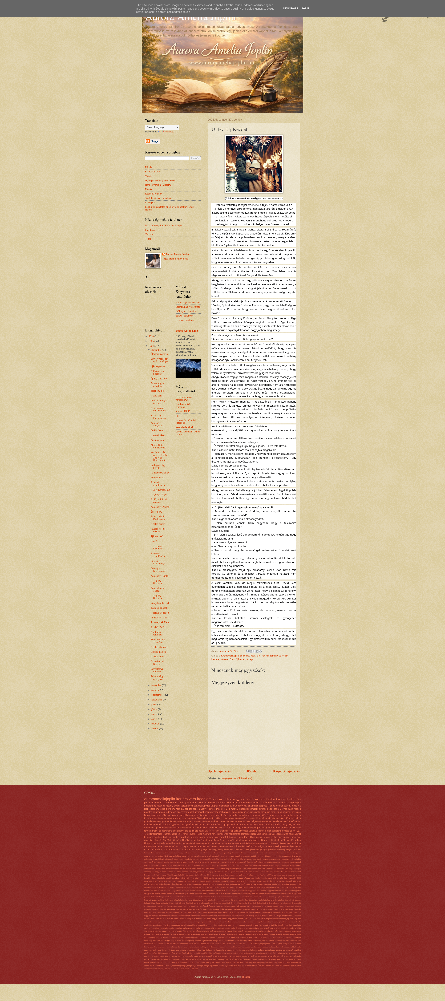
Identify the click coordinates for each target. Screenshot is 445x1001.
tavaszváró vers (184, 947)
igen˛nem (238, 887)
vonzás (244, 831)
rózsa (162, 809)
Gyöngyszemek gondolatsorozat (161, 180)
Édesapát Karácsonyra (158, 569)
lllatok (162, 900)
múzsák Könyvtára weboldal (191, 919)
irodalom (204, 799)
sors (299, 815)
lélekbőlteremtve (275, 903)
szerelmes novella (191, 821)
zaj (216, 865)
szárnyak (193, 862)
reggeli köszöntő (160, 859)
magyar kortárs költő (159, 856)
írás (299, 799)
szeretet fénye (150, 862)
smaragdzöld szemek (152, 931)
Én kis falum (157, 430)
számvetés (185, 862)
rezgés (242, 925)
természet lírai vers (233, 947)
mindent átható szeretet (180, 916)
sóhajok (250, 944)
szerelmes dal (231, 934)
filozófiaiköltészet (259, 881)
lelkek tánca (253, 897)
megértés (223, 834)
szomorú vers (175, 862)
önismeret (253, 805)
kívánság (274, 818)
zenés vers (155, 959)
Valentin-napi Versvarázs (188, 307)
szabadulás (228, 859)
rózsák (176, 846)
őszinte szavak (178, 969)
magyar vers (240, 799)
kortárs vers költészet (268, 894)
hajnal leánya (241, 840)
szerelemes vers (279, 859)
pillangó (231, 825)
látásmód (164, 903)
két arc (154, 897)
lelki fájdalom (275, 840)
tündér (176, 837)
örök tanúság (271, 962)
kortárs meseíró (225, 894)
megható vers (249, 909)
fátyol (216, 840)
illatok (227, 809)
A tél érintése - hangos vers (158, 409)
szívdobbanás (182, 944)
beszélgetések (150, 878)
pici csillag (267, 922)
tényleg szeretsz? (286, 950)
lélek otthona (194, 903)
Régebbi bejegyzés (286, 771)
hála (178, 809)
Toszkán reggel (253, 875)
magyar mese (242, 828)
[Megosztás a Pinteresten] (260, 651)
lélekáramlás (229, 906)
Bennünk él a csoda (157, 589)
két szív (218, 828)
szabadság (199, 805)
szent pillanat (156, 934)
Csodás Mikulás (159, 617)
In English (150, 202)
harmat (211, 828)
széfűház (289, 937)
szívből (240, 862)
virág (207, 805)
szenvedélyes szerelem (262, 859)
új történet (175, 966)
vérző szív (285, 956)
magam (282, 906)
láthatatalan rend (185, 900)
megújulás (205, 843)
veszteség (159, 818)
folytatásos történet (204, 840)
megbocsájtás (284, 828)
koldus (157, 894)
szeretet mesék (163, 862)
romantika (177, 821)
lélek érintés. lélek (244, 903)
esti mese (296, 812)
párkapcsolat (285, 843)
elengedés (224, 805)
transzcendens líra (234, 950)
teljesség (207, 947)
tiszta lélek (237, 821)
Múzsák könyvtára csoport (177, 872)
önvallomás (253, 865)
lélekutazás (218, 906)
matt (210, 909)
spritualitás (207, 859)
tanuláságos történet (287, 944)
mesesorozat (267, 912)
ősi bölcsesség (286, 966)
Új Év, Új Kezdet (159, 378)
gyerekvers (235, 818)
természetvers (150, 837)
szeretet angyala (283, 934)
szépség (263, 805)
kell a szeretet (156, 890)
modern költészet (264, 856)
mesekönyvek (245, 912)
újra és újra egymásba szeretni (212, 966)
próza (147, 802)
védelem (211, 865)
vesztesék (189, 956)
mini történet (206, 916)
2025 (151, 341)
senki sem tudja (287, 928)
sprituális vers (217, 859)
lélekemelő (296, 903)
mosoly (169, 805)
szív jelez (246, 941)
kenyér (190, 834)
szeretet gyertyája (163, 937)
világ (290, 802)
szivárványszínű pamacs (231, 937)
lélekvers (155, 802)
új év (232, 659)
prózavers (273, 843)
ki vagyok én (187, 890)
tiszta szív (148, 818)
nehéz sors (242, 919)
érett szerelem (274, 831)
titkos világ (201, 950)
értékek (158, 850)
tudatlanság (253, 950)
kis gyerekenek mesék (275, 890)
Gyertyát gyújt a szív (186, 320)
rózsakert (155, 928)
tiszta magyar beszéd (152, 950)
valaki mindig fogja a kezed (233, 953)
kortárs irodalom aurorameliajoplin (174, 894)
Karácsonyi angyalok (156, 424)
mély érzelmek (295, 916)
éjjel (210, 959)
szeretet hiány (176, 937)
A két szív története (156, 633)
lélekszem (171, 906)
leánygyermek (154, 900)
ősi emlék (275, 966)
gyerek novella (223, 884)
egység (254, 815)
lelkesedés (263, 897)
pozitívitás (148, 925)
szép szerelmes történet (217, 862)
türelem (245, 825)
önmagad (285, 825)
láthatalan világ (171, 900)
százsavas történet (261, 937)
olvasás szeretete (239, 922)
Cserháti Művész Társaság (184, 405)
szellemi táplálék (257, 931)
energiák (224, 881)
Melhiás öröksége (286, 869)
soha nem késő (168, 931)
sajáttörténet (243, 928)
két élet (187, 897)
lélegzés (286, 840)
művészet (207, 919)
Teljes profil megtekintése (175, 258)
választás (275, 825)
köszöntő (284, 818)
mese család (197, 912)
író (297, 959)
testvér (274, 862)
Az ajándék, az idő (160, 472)
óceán (168, 962)
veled (248, 821)
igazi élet (230, 887)
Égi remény (156, 511)
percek (254, 843)
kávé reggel (292, 894)
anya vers (297, 875)
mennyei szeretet (172, 912)
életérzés (235, 865)
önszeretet (182, 812)
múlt (189, 802)
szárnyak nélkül (247, 937)
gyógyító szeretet (151, 887)
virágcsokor (245, 956)
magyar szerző (270, 828)
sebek (238, 825)
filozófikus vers (181, 828)
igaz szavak (221, 887)
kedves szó (296, 850)
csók (252, 655)
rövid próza (185, 846)
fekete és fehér (245, 881)
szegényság (239, 931)
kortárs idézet (149, 853)
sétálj (229, 944)
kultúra (292, 799)
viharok (228, 956)
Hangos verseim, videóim (158, 185)
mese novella (223, 912)
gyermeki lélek (283, 884)
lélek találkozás (207, 903)
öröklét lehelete (294, 962)
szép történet (176, 941)
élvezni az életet (269, 959)
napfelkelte (245, 843)
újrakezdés (295, 825)
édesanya (171, 812)
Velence (272, 875)
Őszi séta (261, 966)
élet (258, 655)
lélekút (236, 906)
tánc (195, 809)
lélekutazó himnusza (284, 853)
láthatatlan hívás (228, 900)
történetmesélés (150, 953)
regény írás (212, 925)
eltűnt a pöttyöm (280, 878)
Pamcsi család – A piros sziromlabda (230, 872)
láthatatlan (194, 825)
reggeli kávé (192, 925)
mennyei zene (185, 912)
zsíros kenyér (186, 959)
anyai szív (296, 837)
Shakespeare (212, 875)
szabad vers (159, 812)
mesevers (277, 912)
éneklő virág (282, 959)
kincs (258, 818)
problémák (167, 821)
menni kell (161, 912)
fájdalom (271, 799)
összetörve (159, 966)
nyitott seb (173, 922)
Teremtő (148, 834)
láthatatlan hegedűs (213, 900)
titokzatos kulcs (220, 950)
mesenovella (256, 912)
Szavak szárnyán (184, 315)
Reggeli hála (176, 875)
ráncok (181, 859)
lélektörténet (215, 825)
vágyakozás (244, 815)
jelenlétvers (270, 887)
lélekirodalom (149, 906)
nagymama (167, 831)
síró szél (242, 944)
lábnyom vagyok (221, 853)
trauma (245, 950)
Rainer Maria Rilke (163, 875)
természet (282, 799)
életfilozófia (226, 865)
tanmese (225, 831)
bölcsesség (159, 805)
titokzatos (209, 950)
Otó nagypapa (209, 872)
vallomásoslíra (250, 953)
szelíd (267, 931)
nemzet (154, 922)
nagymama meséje (219, 919)
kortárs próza (237, 812)
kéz (224, 828)
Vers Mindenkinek (184, 427)
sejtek (278, 928)
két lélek (168, 897)
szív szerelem (280, 941)
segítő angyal (269, 928)
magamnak (289, 906)
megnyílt (259, 909)
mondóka (226, 843)
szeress (210, 831)
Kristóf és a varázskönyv (158, 446)
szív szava (232, 862)
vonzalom (195, 865)
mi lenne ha (293, 912)
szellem (248, 931)
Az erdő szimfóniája (158, 483)
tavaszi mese (161, 947)
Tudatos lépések (159, 608)
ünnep (249, 659)
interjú (288, 850)
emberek (287, 812)
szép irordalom (154, 941)
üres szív (241, 966)
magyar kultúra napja (177, 856)
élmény (240, 959)
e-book (189, 878)
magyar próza (256, 828)
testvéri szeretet (286, 947)
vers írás (167, 956)
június (154, 709)
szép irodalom (167, 802)
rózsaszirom (164, 928)
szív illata (238, 941)
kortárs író (160, 853)
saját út (234, 928)
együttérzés (263, 815)
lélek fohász (184, 903)
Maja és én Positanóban (247, 869)
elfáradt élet (249, 878)
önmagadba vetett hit (196, 962)
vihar (244, 805)
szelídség (274, 931)
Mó (286, 821)
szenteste (248, 859)
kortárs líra (213, 894)
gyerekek (199, 812)
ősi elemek (296, 966)
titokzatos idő (295, 862)
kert (278, 815)
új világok (189, 966)
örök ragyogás (260, 962)
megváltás (289, 909)
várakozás (203, 865)
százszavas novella (286, 834)
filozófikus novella (274, 881)
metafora (284, 912)
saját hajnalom (176, 928)
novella (265, 655)
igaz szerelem (151, 809)
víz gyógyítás (295, 956)
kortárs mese (245, 802)
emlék (191, 812)
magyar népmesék (167, 909)
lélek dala (296, 840)
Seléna (198, 875)
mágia (279, 916)
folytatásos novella (221, 818)
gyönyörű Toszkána (166, 887)
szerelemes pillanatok (199, 934)
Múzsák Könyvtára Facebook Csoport (164, 225)
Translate (169, 131)
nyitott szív (183, 922)
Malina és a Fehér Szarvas (268, 869)
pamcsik (253, 809)
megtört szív (279, 909)
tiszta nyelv (166, 950)
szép (146, 941)
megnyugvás (159, 843)
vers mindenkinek (157, 956)
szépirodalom (209, 802)
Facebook (150, 230)
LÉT (299, 831)
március (155, 723)
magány (203, 809)
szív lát (253, 941)
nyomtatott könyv (208, 922)
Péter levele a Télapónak (158, 640)
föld (199, 802)
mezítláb (252, 856)
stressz (189, 931)
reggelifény (202, 925)
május (154, 714)
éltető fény (257, 959)
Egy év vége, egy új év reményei (159, 360)
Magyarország (231, 869)
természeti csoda (261, 947)
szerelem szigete (184, 934)
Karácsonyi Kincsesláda (188, 302)
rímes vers (168, 846)
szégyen (297, 937)
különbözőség (226, 897)
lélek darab (173, 903)
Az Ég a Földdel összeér (159, 500)
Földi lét (194, 850)
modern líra (276, 856)
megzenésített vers (191, 843)
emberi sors (234, 850)
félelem (227, 802)
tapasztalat (235, 831)
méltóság (156, 831)
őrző (146, 869)
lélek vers (204, 825)
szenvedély (236, 805)
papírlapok (258, 922)
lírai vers (231, 828)
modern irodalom (218, 916)
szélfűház (248, 846)
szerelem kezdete (169, 934)
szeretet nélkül (215, 937)
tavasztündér (172, 947)
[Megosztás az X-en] (254, 651)
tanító (146, 947)
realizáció (296, 843)
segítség (188, 859)
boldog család (223, 850)
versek (253, 825)
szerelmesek (256, 934)
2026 (151, 336)
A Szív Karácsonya (160, 490)
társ (277, 950)
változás (273, 809)
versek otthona (178, 956)
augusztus (157, 699)
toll (244, 821)
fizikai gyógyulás (156, 884)
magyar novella (193, 856)
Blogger (246, 977)
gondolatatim (197, 884)
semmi (194, 846)
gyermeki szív (295, 884)
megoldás (238, 856)
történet (224, 659)
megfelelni (229, 909)
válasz (147, 850)
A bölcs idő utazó (159, 647)
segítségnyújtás (180, 831)
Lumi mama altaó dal (195, 869)
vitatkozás (272, 956)
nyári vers (220, 922)
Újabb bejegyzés (219, 771)
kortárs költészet (288, 815)
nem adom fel (253, 919)
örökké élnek (283, 962)
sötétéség (275, 944)
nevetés (148, 812)
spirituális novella (197, 831)
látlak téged (155, 903)
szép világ (186, 941)
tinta (160, 837)
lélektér (178, 906)
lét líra (242, 906)
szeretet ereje (149, 937)
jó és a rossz (280, 887)
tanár (299, 944)
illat (182, 809)
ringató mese (172, 859)
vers (215, 799)
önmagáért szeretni (213, 962)
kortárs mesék (238, 894)
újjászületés (204, 815)
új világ (182, 966)
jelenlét (256, 802)
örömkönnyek (283, 865)
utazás (180, 865)
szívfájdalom (248, 862)
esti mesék (206, 818)
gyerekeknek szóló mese (240, 884)
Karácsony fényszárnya (158, 416)
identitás (272, 850)
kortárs (219, 802)
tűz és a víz (173, 953)
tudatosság (281, 802)
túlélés (174, 865)
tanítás (188, 809)
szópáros (210, 944)
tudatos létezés (165, 865)
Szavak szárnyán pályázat (235, 875)
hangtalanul (187, 887)
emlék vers (193, 881)
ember (177, 805)
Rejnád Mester (188, 875)
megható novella (211, 834)
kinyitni (234, 890)
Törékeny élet (157, 391)
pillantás (282, 922)
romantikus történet (153, 846)
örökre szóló (149, 966)
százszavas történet (278, 937)
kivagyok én (149, 894)
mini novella (195, 916)
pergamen (263, 843)
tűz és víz (183, 953)
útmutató (233, 966)
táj (290, 846)
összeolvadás (295, 865)
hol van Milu (197, 887)
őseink (268, 966)
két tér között (178, 897)
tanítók (152, 947)
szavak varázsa (209, 931)
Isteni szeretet (176, 869)
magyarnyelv (190, 909)
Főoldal (252, 771)
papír (224, 825)
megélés (297, 909)
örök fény (262, 865)
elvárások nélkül (294, 878)
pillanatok (157, 821)
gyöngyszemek (248, 818)
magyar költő (160, 815)
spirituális (272, 834)
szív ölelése (158, 944)
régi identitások (277, 925)
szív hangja (213, 941)
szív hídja (230, 941)
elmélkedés (259, 878)
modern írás (243, 916)
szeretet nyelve (202, 937)
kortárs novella (268, 802)
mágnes (285, 916)
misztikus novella (252, 812)
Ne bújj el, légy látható (158, 466)
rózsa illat (288, 925)
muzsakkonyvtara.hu (268, 916)
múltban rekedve (167, 919)
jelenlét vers (181, 834)
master (205, 909)
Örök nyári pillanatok (186, 311)
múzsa (177, 919)
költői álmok (204, 897)
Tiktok (148, 239)
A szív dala (156, 395)
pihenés (148, 821)
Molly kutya (202, 850)
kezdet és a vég (168, 890)
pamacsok (245, 834)
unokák (204, 953)
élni (153, 850)
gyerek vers (201, 828)
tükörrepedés (163, 953)
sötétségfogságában (261, 944)
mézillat (147, 919)
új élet (293, 831)
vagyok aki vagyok (189, 837)
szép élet (194, 941)
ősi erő (155, 969)
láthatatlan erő (198, 900)
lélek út (265, 903)
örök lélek (235, 962)
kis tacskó (289, 890)
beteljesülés (168, 828)
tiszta (299, 947)
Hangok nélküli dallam (158, 530)
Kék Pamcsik (231, 837)
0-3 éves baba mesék (289, 809)
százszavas (202, 862)
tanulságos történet (263, 846)
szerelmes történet (209, 821)
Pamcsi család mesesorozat (276, 837)
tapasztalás (266, 862)
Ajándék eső (157, 536)
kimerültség (196, 890)
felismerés (157, 834)
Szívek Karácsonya (158, 562)
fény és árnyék (227, 840)
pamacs (250, 922)
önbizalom (244, 865)
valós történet (282, 953)
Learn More (290, 8)
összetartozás (183, 850)
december (156, 350)
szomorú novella (225, 846)
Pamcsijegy (212, 850)
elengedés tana (236, 878)
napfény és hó (294, 856)
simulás (298, 928)
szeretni (213, 846)
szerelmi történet (268, 934)
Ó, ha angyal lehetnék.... (158, 547)
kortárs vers (186, 799)
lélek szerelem (269, 853)
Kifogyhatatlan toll (160, 603)
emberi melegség (165, 881)
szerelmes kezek (244, 934)
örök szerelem (169, 850)
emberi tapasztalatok (180, 881)
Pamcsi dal (278, 872)
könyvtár (189, 853)
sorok (264, 834)
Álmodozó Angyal (159, 354)
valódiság (260, 953)
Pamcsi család (275, 805)
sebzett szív (258, 928)
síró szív (257, 862)
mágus (285, 856)
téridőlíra (297, 950)
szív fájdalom (203, 941)
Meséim (149, 189)
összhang (219, 837)
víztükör (147, 959)
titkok (194, 950)
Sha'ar (204, 875)
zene (273, 812)
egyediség (149, 840)
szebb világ (238, 859)
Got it (305, 8)
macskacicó (273, 906)
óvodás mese (278, 821)
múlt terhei (155, 919)
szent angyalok (290, 931)
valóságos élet (295, 953)
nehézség (148, 859)
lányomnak (249, 853)
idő (176, 802)
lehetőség (253, 840)
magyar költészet (240, 809)
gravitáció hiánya (209, 884)
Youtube (149, 234)
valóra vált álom (270, 953)
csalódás (244, 655)
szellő (170, 815)
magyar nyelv (205, 856)
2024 (151, 346)
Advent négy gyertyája (157, 677)
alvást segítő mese (284, 875)
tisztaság (167, 837)
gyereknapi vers (257, 884)
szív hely (222, 941)
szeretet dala (295, 934)
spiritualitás (203, 846)
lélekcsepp (287, 903)
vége (279, 956)
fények (273, 815)
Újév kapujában (158, 366)
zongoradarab (174, 959)
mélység (236, 843)
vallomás (296, 846)
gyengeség (264, 850)
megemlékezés (218, 856)
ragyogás (265, 812)
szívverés (192, 944)
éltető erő (248, 959)
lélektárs (148, 843)
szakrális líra (198, 931)
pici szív (275, 922)
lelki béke (263, 840)
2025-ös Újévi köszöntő (157, 372)
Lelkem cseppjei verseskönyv (184, 398)
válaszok (266, 825)
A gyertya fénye (159, 494)
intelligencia (260, 887)
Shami (221, 875)
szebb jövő (229, 931)
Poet (178, 416)
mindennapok (164, 916)
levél (291, 818)
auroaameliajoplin (152, 828)
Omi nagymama (195, 872)
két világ (198, 834)
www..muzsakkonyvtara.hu (185, 815)
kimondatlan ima (208, 890)
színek (218, 831)
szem (281, 931)
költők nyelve (214, 897)
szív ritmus (270, 941)
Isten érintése (157, 435)
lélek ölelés (257, 903)
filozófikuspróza (287, 881)
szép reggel (165, 941)
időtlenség (281, 850)
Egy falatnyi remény (157, 670)
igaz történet (169, 834)
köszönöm (198, 853)
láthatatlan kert (242, 900)
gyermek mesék (270, 884)
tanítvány (277, 846)
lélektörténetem (187, 906)
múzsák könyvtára (223, 815)
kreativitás (169, 853)
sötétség (263, 809)
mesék (246, 856)
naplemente (234, 834)
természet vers (248, 947)
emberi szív (244, 850)
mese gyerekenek (210, 912)
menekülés (216, 843)
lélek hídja (258, 853)
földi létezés (150, 825)
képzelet (266, 818)
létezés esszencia (252, 906)
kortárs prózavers (251, 894)
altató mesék (295, 821)
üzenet (178, 818)
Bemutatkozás (152, 171)
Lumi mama (187, 818)
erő (152, 815)
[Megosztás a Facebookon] (257, 651)
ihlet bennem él (249, 887)
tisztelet (285, 846)
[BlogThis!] (250, 651)
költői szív (195, 897)
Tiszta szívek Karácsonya (158, 517)
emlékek (296, 805)
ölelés (235, 802)
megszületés (268, 909)
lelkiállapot (283, 897)
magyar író (180, 909)
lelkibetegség (273, 897)
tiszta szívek (187, 950)
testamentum (274, 947)
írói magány (160, 962)
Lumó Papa (243, 837)
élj (236, 959)
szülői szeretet (220, 944)
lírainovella (264, 906)
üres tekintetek (251, 966)
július (154, 704)
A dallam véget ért (160, 612)
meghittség (229, 856)
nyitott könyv (163, 922)
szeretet (223, 799)
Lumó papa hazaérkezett (215, 869)
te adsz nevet (197, 947)
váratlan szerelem (257, 831)
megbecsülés (218, 909)
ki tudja (178, 890)
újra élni (196, 966)
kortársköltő (282, 894)
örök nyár (250, 962)
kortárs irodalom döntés (198, 894)
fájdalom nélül (169, 884)
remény (274, 655)
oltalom (297, 818)
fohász (192, 828)
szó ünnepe (201, 944)
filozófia (158, 840)
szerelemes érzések (217, 934)
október (155, 690)
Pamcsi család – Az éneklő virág (259, 872)
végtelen (256, 821)
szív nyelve (260, 941)
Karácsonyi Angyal (160, 507)
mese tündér (234, 912)
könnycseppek (179, 853)
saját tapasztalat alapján (220, 928)
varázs (202, 837)
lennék (210, 853)
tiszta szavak (176, 950)
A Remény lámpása (156, 582)
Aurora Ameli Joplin (162, 869)
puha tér (165, 925)
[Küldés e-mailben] (247, 651)
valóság (185, 805)
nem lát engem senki (268, 919)
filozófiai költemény (172, 840)
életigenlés (230, 959)
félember (178, 884)
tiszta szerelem (283, 862)
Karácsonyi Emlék (160, 576)
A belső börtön (158, 524)
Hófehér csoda (158, 477)
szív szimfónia (291, 941)
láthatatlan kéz (255, 900)
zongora (209, 837)
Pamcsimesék (149, 875)
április (154, 719)
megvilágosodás (173, 843)
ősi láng (161, 969)
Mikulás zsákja (158, 652)
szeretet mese (225, 821)
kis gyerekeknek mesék (257, 890)
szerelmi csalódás (293, 859)
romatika (266, 925)
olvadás (227, 922)
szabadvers (224, 812)
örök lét (243, 962)
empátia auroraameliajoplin (210, 881)
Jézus (184, 869)
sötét (298, 834)
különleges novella (240, 897)
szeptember (157, 695)
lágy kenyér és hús (236, 853)
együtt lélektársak (222, 878)
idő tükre (206, 887)
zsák (220, 865)
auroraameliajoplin (230, 655)
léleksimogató (160, 906)
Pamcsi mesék (215, 809)
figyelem (170, 809)
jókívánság (290, 887)
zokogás (164, 959)
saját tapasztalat (203, 928)
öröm (194, 802)
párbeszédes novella (178, 925)
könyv (147, 815)
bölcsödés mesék (164, 878)
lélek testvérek (220, 903)
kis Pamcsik (242, 890)
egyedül (288, 805)
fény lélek (187, 884)
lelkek (205, 853)
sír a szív (235, 944)
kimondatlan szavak (223, 890)
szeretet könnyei (189, 937)
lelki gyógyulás (174, 825)
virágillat (254, 956)
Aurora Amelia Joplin (177, 254)
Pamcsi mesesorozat (292, 872)
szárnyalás (239, 846)
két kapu (160, 897)
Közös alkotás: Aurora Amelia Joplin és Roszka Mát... (159, 456)
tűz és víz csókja (194, 953)
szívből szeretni (170, 944)
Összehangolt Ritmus (158, 662)
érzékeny (291, 959)
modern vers (211, 812)
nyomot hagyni (194, 922)
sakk (251, 928)
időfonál (213, 887)
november (156, 685)
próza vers (256, 834)
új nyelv (167, 966)
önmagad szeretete (179, 962)
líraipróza (297, 853)
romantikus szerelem (254, 925)
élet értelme (266, 821)
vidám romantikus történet (204, 956)
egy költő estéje (207, 878)
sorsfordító (197, 859)
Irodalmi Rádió (183, 411)
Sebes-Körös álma (187, 330)
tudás (235, 815)
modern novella (231, 916)
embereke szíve (150, 881)
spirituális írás (180, 931)
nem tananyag (283, 919)
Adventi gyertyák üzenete (159, 401)
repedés (235, 925)
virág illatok (236, 956)
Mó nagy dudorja (159, 872)
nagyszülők (232, 919)
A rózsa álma (157, 656)
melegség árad (150, 912)
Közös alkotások (153, 193)
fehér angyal (234, 881)
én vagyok (169, 818)
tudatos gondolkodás (266, 950)
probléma (157, 925)
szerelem (259, 799)
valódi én (187, 865)
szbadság (220, 931)
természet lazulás (218, 947)
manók (199, 909)
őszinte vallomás (191, 969)
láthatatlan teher (267, 900)
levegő (185, 825)
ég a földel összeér (200, 959)
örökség (285, 831)
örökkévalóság (272, 865)
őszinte (151, 869)
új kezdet (240, 659)
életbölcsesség (219, 959)
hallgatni (178, 887)
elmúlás (197, 818)
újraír (227, 966)
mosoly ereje (254, 916)
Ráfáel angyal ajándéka (157, 384)
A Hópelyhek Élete (160, 622)
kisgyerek (297, 890)
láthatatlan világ (281, 900)
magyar (147, 856)
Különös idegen (158, 440)
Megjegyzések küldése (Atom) (236, 778)
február (155, 728)
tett (294, 947)
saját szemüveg (189, 928)
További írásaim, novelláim (158, 198)
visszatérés (262, 956)
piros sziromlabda (294, 922)
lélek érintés (231, 903)
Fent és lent (157, 541)
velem (146, 956)
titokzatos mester (151, 865)
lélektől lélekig (208, 906)
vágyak (214, 805)
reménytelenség (224, 925)
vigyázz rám (220, 956)
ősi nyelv (168, 969)
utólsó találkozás (214, 953)
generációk (254, 850)
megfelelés (238, 909)
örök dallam (226, 962)
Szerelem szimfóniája (158, 554)
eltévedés (268, 878)
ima (212, 815)
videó (259, 825)
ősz (191, 805)
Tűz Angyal (264, 875)
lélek (251, 799)
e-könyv (196, 878)
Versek (148, 176)
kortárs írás (161, 825)
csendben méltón (179, 878)
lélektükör (198, 906)
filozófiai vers (188, 840)
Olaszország (256, 837)
